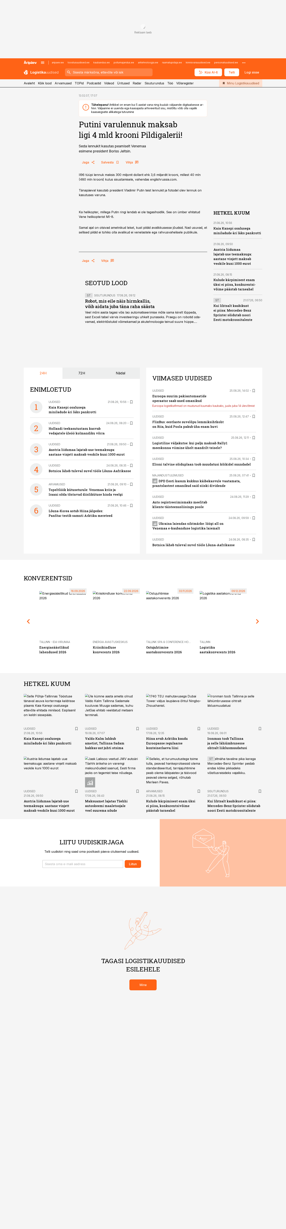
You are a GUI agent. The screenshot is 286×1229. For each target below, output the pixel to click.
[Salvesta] (131, 402)
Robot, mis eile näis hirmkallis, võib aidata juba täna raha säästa (120, 303)
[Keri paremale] (257, 621)
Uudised (54, 402)
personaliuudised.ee (226, 62)
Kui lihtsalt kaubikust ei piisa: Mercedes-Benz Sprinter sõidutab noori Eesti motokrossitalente (233, 805)
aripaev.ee (58, 62)
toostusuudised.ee (78, 62)
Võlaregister (185, 83)
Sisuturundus (154, 83)
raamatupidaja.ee (172, 62)
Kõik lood (45, 83)
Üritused (123, 83)
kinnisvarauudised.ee (198, 62)
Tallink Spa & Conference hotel (169, 642)
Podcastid (94, 83)
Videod (109, 83)
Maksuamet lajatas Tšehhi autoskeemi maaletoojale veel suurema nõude (106, 805)
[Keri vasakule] (28, 621)
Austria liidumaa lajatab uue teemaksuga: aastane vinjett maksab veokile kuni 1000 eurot (49, 805)
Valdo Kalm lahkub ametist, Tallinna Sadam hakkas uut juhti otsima (104, 743)
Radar (137, 83)
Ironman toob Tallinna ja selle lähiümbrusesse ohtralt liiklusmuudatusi (227, 743)
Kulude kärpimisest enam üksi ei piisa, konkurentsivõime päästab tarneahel (234, 284)
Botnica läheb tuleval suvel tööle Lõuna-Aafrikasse (90, 471)
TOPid (79, 83)
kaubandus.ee (101, 62)
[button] (82, 864)
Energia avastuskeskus (110, 642)
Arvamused (63, 83)
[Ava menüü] (42, 62)
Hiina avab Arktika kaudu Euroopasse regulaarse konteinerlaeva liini (167, 743)
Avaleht (29, 83)
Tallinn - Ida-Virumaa (54, 642)
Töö (170, 83)
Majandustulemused (168, 475)
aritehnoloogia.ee (148, 62)
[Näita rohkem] (244, 62)
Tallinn (205, 642)
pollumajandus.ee (124, 62)
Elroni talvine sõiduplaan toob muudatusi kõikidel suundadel (201, 464)
